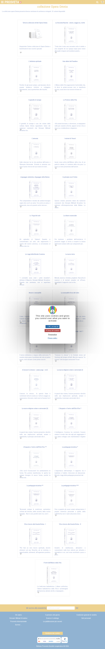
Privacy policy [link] (52, 338)
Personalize (52, 334)
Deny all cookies (53, 330)
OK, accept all (53, 326)
